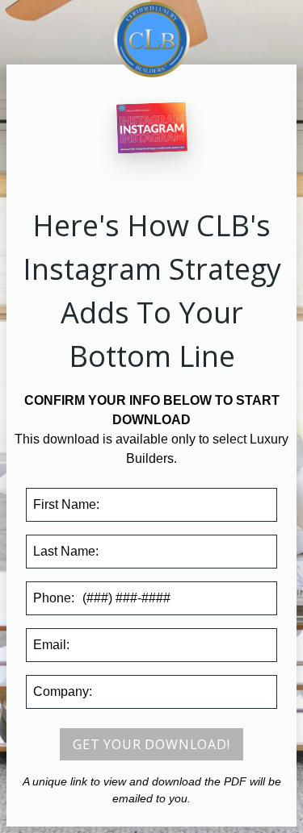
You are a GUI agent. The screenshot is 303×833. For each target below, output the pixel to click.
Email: (51, 645)
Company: (62, 691)
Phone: (53, 598)
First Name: (66, 504)
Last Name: (66, 551)
